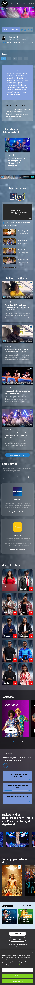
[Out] (25, 580)
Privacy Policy (18, 965)
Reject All (17, 975)
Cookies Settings (17, 970)
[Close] (33, 952)
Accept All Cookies (17, 981)
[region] (17, 967)
